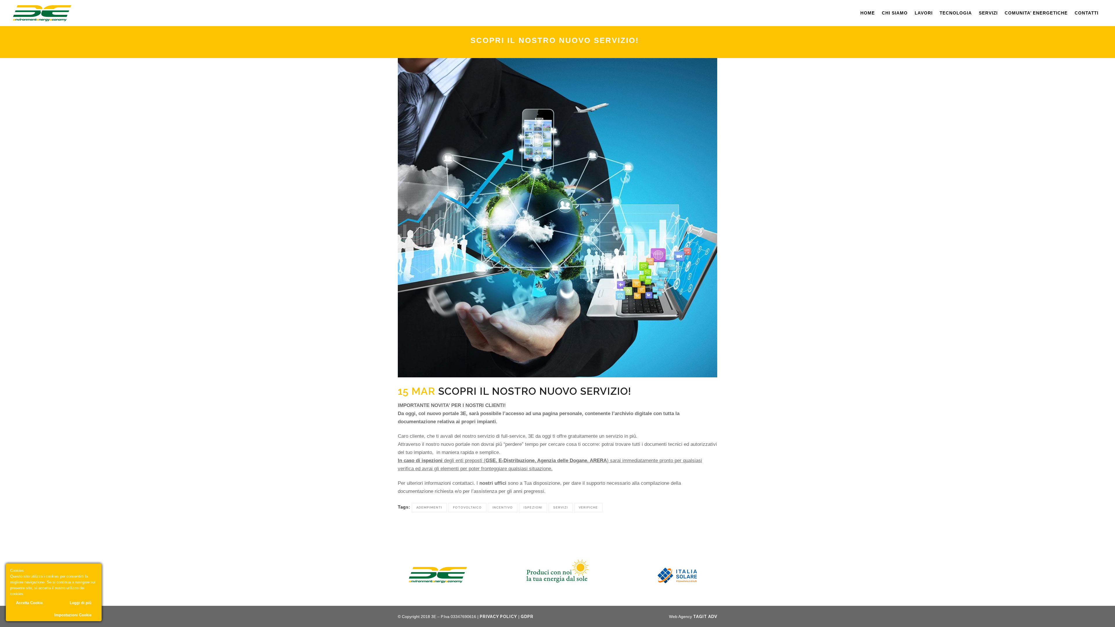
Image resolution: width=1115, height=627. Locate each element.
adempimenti (429, 507)
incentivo (502, 507)
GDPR (527, 616)
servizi (560, 507)
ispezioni (533, 507)
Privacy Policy (498, 616)
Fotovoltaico (467, 507)
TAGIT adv (705, 616)
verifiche (588, 507)
